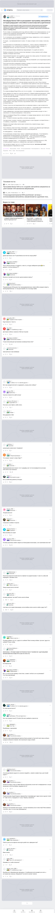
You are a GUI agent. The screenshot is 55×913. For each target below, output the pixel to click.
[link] (14, 215)
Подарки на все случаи (15, 319)
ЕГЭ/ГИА (12, 661)
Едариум (12, 530)
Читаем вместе (14, 192)
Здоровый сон (13, 402)
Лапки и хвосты (13, 585)
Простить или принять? (15, 860)
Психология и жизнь (15, 284)
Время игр (12, 392)
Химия (11, 412)
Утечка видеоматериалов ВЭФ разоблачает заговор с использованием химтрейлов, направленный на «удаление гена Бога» (25, 197)
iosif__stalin (7, 184)
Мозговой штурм (14, 477)
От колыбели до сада (16, 329)
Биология (11, 17)
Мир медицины (14, 840)
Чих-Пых (12, 726)
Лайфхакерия (13, 671)
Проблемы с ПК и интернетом (17, 716)
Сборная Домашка (15, 455)
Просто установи (15, 184)
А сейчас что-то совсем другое (19, 382)
